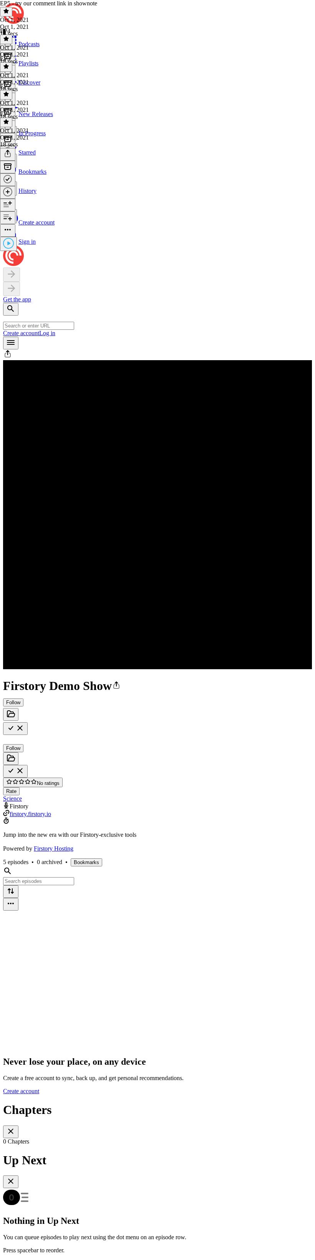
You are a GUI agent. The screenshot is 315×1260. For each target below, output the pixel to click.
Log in (47, 333)
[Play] (8, 244)
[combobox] (38, 326)
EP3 (5, 58)
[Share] (7, 154)
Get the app (17, 299)
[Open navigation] (10, 343)
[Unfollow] (15, 728)
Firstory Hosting (53, 848)
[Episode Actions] (7, 230)
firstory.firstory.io (30, 814)
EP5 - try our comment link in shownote (48, 3)
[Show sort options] (10, 891)
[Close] (10, 1131)
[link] (157, 181)
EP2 (5, 86)
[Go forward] (11, 289)
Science (12, 798)
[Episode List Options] (10, 904)
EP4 (5, 31)
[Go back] (11, 275)
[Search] (10, 309)
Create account (21, 333)
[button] (7, 356)
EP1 (5, 114)
